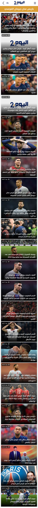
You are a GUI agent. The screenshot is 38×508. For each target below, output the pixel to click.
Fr (8, 3)
